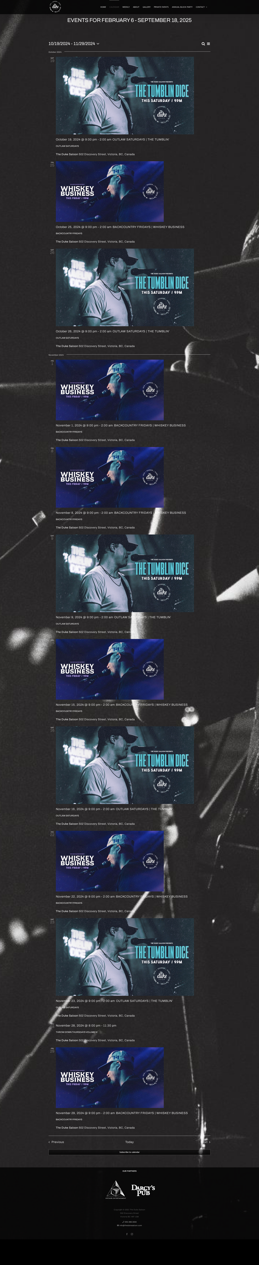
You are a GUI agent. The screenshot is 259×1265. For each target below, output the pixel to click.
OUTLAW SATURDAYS (67, 146)
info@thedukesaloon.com (131, 1225)
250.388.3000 (131, 1222)
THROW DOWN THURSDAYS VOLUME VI (76, 1032)
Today (129, 1142)
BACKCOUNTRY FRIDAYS (69, 233)
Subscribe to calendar (130, 1152)
